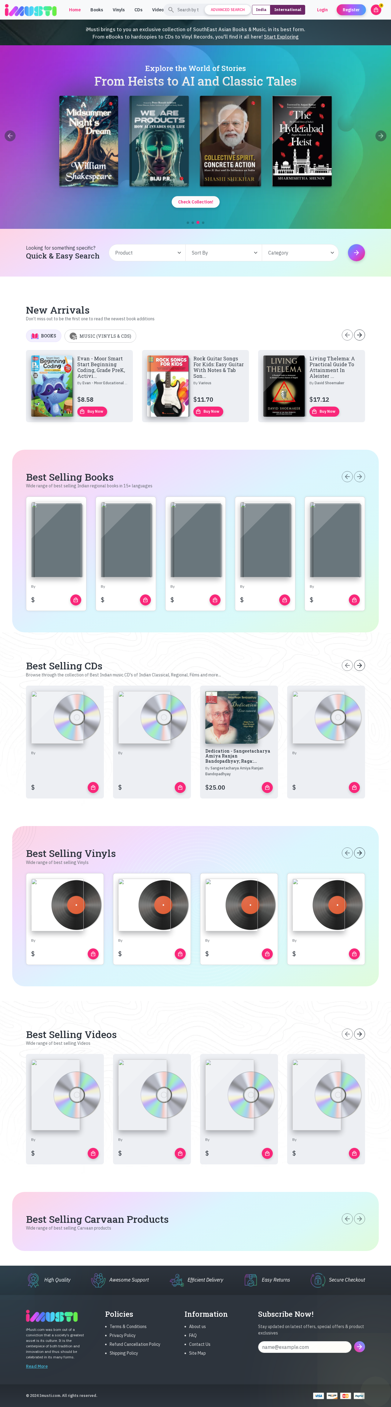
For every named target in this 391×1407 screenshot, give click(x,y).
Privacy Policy (123, 1335)
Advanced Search (228, 9)
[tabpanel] (195, 386)
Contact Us (199, 1344)
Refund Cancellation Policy (135, 1344)
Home (75, 10)
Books (96, 10)
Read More (37, 1366)
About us (197, 1326)
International (287, 9)
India (261, 9)
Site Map (197, 1353)
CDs (138, 10)
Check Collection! (195, 202)
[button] (188, 222)
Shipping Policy (124, 1353)
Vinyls (119, 10)
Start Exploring (281, 37)
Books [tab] (48, 336)
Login (322, 10)
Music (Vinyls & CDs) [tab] (105, 336)
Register (351, 10)
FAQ (193, 1335)
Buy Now (91, 411)
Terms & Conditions (128, 1326)
